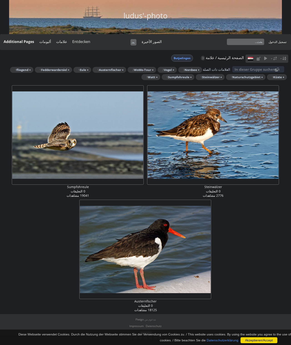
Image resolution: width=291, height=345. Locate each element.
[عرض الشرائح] (265, 58)
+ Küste (278, 77)
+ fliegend (23, 70)
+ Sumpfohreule (179, 77)
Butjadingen (182, 58)
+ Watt (152, 77)
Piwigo (139, 319)
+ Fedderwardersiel (54, 70)
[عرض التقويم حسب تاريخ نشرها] (258, 58)
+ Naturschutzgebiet (247, 77)
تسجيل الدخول (277, 42)
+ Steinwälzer (211, 77)
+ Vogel (168, 70)
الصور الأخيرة (152, 41)
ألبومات (45, 41)
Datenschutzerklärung (222, 340)
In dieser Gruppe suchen (255, 69)
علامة (210, 57)
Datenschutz (154, 326)
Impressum (136, 326)
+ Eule (83, 70)
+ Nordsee (191, 70)
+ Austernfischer (110, 70)
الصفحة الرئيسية (231, 57)
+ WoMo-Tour (142, 70)
